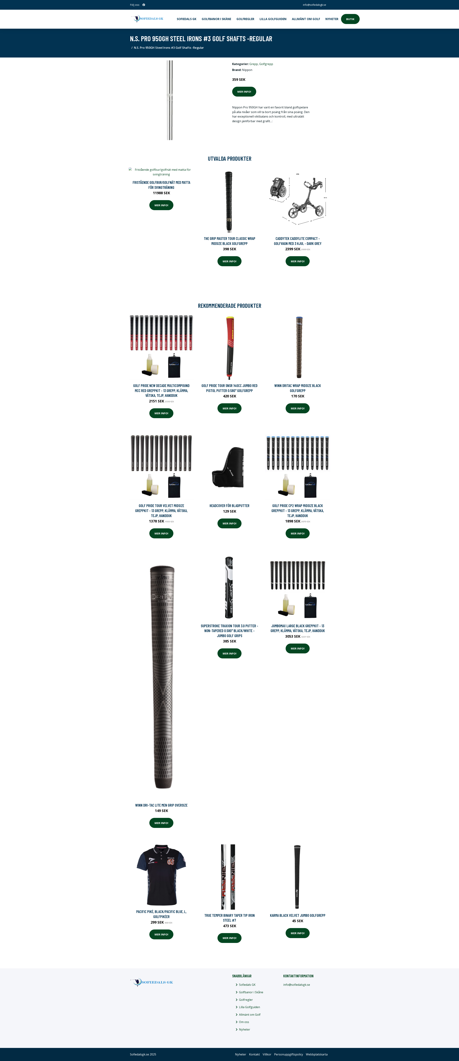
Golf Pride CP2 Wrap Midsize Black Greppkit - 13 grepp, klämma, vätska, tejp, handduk (297, 510)
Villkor (267, 1054)
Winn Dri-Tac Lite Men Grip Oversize (161, 805)
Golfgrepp (266, 64)
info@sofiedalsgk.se (314, 4)
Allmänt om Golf (306, 19)
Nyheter (331, 19)
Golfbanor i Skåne (216, 19)
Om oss (244, 1022)
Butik (350, 19)
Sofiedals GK (186, 19)
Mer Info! (244, 91)
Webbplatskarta (317, 1054)
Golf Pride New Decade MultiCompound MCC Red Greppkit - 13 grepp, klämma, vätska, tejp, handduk (161, 390)
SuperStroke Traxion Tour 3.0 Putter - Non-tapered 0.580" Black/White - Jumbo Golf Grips (229, 630)
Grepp (253, 64)
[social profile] (143, 4)
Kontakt (254, 1054)
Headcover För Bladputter (229, 505)
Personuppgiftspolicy (288, 1054)
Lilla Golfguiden (273, 19)
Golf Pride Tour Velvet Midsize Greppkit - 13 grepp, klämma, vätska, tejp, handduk (161, 510)
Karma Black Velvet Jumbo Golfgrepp (297, 915)
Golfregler (245, 19)
